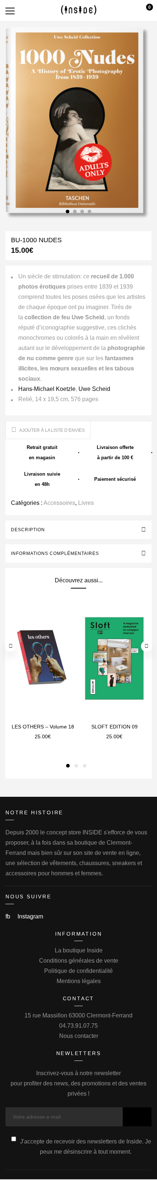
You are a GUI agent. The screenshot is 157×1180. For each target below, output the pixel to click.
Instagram (30, 916)
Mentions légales (79, 981)
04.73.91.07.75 (78, 1026)
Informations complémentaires (55, 553)
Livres (86, 503)
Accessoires (59, 503)
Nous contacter (78, 1036)
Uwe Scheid (94, 389)
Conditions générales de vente (78, 961)
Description (28, 529)
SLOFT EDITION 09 (114, 727)
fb (8, 916)
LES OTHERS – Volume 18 (43, 727)
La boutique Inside (79, 950)
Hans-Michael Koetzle (47, 389)
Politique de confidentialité (78, 971)
